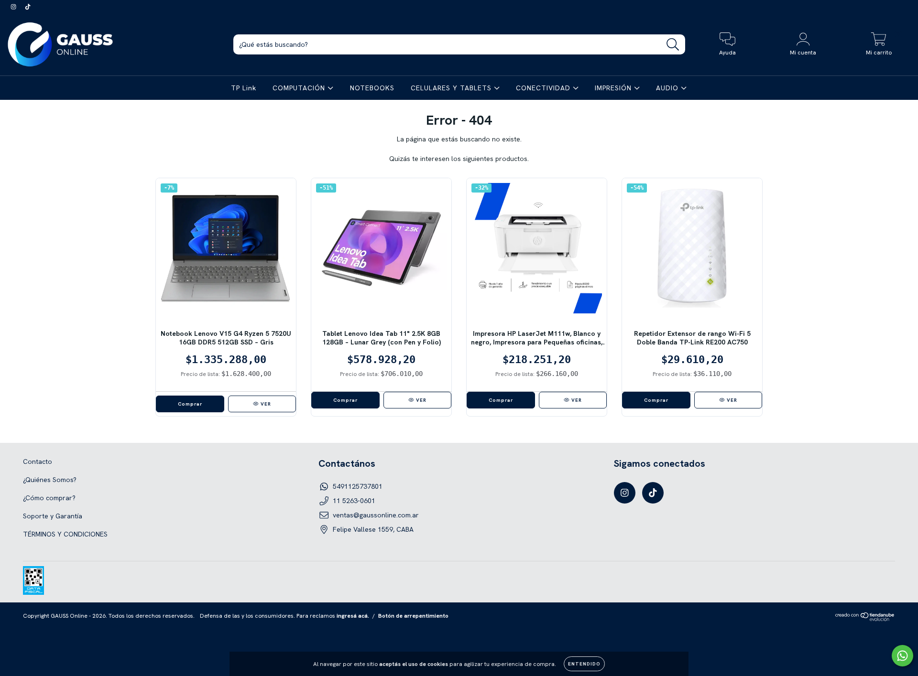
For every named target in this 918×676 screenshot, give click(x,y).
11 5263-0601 (354, 500)
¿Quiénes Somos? (49, 479)
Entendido (584, 664)
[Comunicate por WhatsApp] (902, 655)
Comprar (190, 404)
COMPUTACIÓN (300, 88)
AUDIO (668, 88)
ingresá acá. (353, 616)
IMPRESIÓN (614, 88)
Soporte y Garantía (52, 516)
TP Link (243, 88)
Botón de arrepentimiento (413, 616)
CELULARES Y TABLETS (452, 88)
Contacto (37, 461)
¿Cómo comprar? (49, 498)
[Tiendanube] (865, 619)
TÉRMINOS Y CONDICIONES (65, 534)
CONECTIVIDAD (544, 88)
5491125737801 (357, 486)
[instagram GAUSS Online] (14, 6)
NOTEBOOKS (372, 88)
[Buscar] (673, 44)
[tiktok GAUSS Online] (28, 6)
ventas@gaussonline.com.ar (376, 515)
